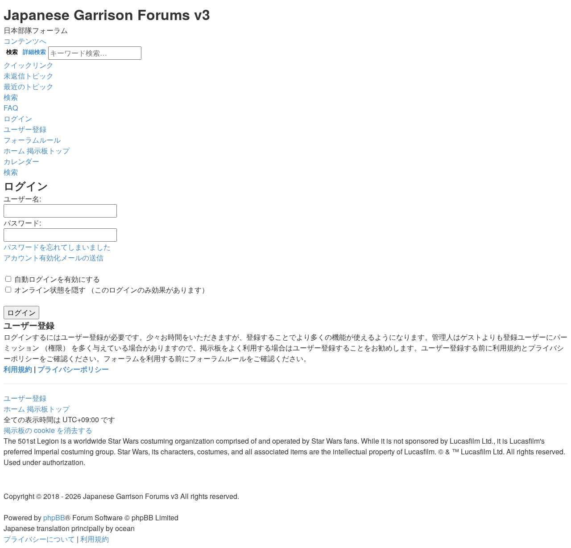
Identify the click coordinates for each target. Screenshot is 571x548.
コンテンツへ (25, 41)
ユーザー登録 (25, 398)
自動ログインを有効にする (56, 279)
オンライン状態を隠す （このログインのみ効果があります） (110, 289)
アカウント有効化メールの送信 (53, 257)
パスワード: (22, 223)
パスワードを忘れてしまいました (57, 247)
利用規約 (18, 369)
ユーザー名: (22, 199)
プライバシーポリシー (73, 369)
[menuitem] (29, 75)
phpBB (54, 517)
